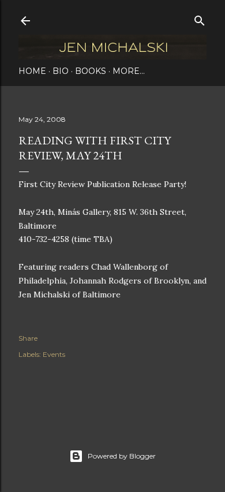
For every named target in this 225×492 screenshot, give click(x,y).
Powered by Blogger (122, 456)
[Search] (200, 18)
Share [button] (28, 338)
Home (32, 71)
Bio (60, 71)
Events (54, 354)
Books (90, 71)
